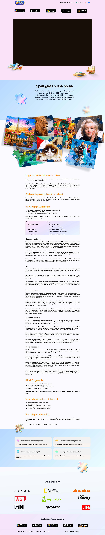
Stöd (66, 531)
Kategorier (63, 2)
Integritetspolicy (74, 531)
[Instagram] (85, 2)
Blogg (68, 2)
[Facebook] (89, 2)
